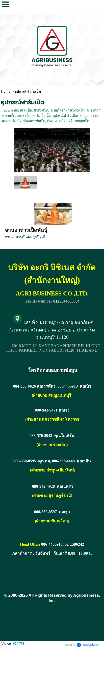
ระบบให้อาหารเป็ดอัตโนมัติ (69, 110)
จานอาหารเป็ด (21, 110)
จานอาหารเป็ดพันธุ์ (26, 230)
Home (6, 91)
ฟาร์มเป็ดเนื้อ (41, 116)
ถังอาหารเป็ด (56, 121)
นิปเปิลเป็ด (41, 110)
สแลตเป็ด (23, 116)
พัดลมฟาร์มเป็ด (34, 121)
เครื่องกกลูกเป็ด (78, 121)
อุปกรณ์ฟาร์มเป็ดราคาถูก (70, 116)
